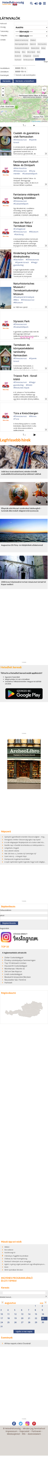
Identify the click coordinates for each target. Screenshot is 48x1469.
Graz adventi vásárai (11, 851)
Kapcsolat (24, 1431)
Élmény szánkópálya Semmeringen (19, 960)
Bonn (6, 1267)
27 (22, 1322)
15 (36, 1314)
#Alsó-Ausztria (20, 168)
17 (2, 1318)
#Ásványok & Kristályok (23, 297)
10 (2, 1314)
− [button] (3, 91)
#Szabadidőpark (29, 173)
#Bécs (16, 300)
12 (15, 1314)
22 (36, 1318)
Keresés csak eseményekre (25, 75)
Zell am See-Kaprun (13, 971)
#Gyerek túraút (22, 262)
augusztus (10, 1302)
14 (29, 1314)
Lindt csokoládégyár (13, 974)
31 (2, 1326)
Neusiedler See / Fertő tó (15, 980)
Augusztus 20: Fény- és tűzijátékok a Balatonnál (22, 545)
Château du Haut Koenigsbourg (15, 1259)
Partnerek (36, 1431)
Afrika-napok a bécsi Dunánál (17, 1343)
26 (15, 1322)
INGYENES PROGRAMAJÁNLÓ (17, 1278)
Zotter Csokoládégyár (13, 957)
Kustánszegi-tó (9, 1252)
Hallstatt (8, 982)
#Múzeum (33, 231)
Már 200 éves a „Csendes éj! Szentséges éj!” (20, 853)
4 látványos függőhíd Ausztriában (16, 1256)
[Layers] (44, 89)
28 (29, 1322)
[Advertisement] (24, 627)
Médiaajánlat (13, 1434)
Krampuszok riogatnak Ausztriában (17, 859)
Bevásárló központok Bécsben (17, 977)
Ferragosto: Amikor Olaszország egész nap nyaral (22, 840)
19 (15, 1318)
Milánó (6, 1247)
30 (43, 1322)
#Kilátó (29, 385)
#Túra (16, 419)
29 (36, 1322)
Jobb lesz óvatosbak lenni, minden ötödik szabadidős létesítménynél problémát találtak (21, 472)
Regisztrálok (4, 928)
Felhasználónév (5, 910)
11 (8, 1314)
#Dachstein (18, 259)
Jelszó (2, 915)
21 (29, 1318)
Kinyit (46, 62)
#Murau (33, 416)
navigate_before (2, 1302)
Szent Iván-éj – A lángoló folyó (15, 856)
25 (8, 1322)
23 (43, 1318)
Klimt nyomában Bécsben (13, 1270)
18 (8, 1318)
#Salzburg (19, 234)
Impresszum (11, 1431)
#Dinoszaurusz (20, 139)
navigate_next (46, 1296)
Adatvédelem (34, 1434)
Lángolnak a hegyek (11, 848)
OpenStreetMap (36, 121)
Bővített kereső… (6, 1297)
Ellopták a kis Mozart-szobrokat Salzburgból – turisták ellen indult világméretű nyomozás (21, 509)
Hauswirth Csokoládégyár (15, 966)
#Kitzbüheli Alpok (21, 387)
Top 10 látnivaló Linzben (15, 963)
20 (22, 1318)
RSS (23, 1434)
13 (22, 1314)
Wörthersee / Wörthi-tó (14, 969)
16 (43, 1314)
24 (2, 1322)
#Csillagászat (19, 229)
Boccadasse (8, 1250)
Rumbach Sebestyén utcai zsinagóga (17, 1261)
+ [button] (3, 88)
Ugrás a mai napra (24, 1331)
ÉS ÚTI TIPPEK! (9, 1280)
